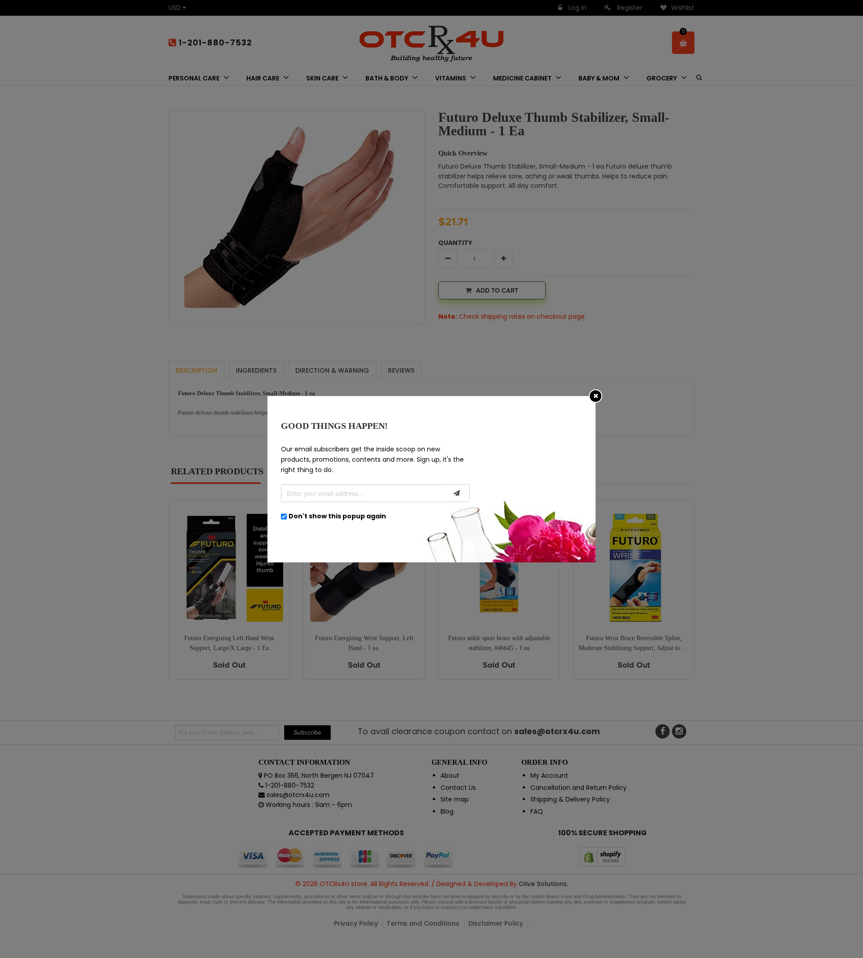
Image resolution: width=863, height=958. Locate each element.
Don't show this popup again (337, 516)
